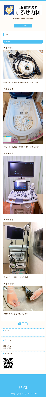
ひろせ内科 (17, 394)
